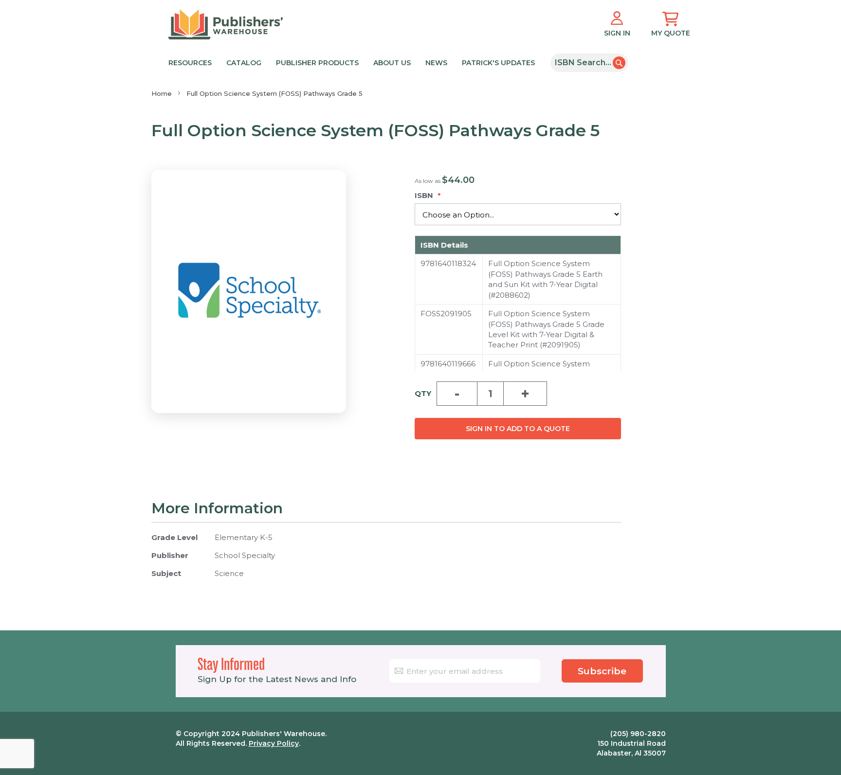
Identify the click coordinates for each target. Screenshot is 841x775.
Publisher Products (317, 62)
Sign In (617, 33)
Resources (190, 62)
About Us (392, 62)
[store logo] (225, 24)
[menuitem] (354, 62)
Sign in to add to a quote (518, 428)
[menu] (356, 62)
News (436, 62)
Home (161, 93)
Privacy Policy (274, 743)
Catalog (243, 62)
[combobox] (589, 63)
